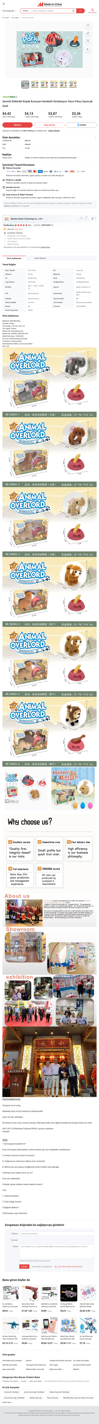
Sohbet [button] (83, 125)
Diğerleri (76, 1369)
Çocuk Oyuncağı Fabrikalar (34, 1392)
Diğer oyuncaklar (56, 1369)
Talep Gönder (49, 125)
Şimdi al (17, 125)
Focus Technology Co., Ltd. (48, 1411)
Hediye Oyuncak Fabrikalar (59, 1392)
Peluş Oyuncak (52, 1398)
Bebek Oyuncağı (36, 1398)
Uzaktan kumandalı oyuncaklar (61, 1360)
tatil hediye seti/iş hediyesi (12, 1360)
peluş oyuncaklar (8, 1369)
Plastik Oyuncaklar (28, 17)
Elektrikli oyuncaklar (9, 1365)
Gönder (24, 1266)
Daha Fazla (6, 1402)
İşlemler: (43, 225)
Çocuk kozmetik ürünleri (82, 1365)
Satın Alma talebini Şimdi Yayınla (68, 1266)
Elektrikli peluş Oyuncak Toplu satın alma (78, 1398)
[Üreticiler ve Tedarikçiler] (49, 4)
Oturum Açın (45, 247)
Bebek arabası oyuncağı (35, 1369)
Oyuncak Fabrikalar (11, 1392)
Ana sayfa (5, 17)
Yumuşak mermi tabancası (36, 1365)
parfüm (29, 1360)
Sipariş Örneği (54, 131)
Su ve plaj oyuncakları (81, 1360)
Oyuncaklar (15, 17)
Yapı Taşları (54, 1365)
